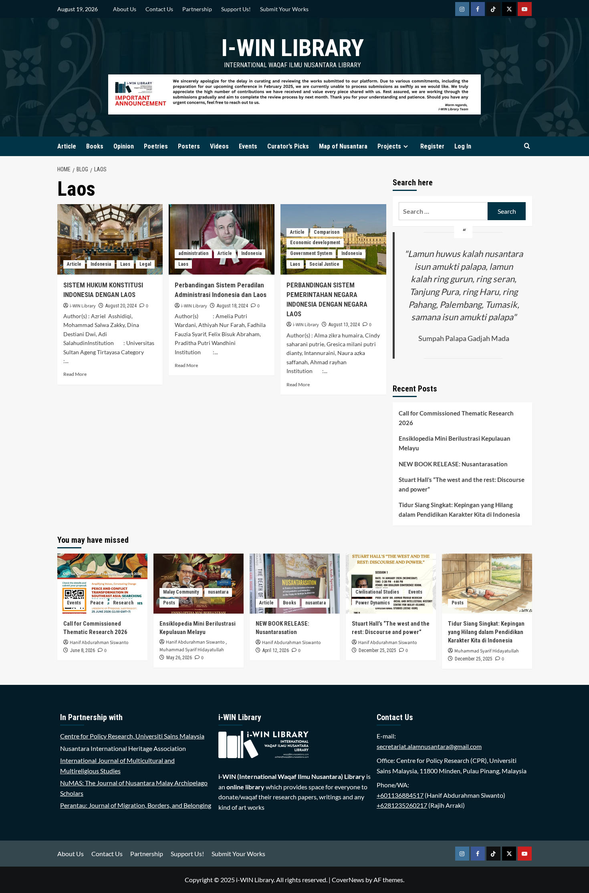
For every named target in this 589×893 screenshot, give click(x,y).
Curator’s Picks (288, 146)
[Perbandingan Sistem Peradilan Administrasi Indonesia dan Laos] (221, 239)
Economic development (315, 242)
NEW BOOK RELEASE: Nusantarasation (453, 464)
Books (94, 146)
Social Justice (324, 264)
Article (66, 146)
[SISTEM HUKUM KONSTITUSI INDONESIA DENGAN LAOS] (110, 239)
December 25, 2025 (377, 650)
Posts (169, 603)
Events (248, 146)
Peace (97, 603)
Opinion (123, 146)
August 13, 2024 (344, 324)
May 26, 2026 (179, 657)
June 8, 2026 (82, 650)
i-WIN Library (292, 48)
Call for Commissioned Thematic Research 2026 (456, 417)
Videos (219, 146)
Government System (311, 253)
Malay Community (181, 592)
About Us (124, 9)
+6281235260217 (402, 805)
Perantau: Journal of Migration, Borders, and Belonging (135, 805)
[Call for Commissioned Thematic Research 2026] (102, 584)
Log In (462, 146)
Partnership (197, 9)
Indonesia (101, 264)
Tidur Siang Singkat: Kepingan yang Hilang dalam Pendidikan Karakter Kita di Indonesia (459, 509)
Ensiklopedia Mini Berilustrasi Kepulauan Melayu (454, 443)
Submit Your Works (284, 9)
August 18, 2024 (232, 306)
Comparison (326, 232)
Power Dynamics (372, 603)
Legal (145, 264)
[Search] (527, 146)
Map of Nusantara (343, 146)
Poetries (156, 146)
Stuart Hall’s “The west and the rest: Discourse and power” (461, 484)
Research (123, 603)
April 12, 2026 (275, 650)
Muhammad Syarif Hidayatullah (191, 649)
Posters (189, 146)
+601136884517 (400, 795)
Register (432, 146)
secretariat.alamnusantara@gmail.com (429, 746)
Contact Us (159, 9)
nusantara (218, 592)
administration (193, 253)
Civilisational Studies (377, 592)
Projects (389, 146)
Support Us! (236, 9)
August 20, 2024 (121, 306)
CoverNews (348, 879)
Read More (75, 374)
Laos (125, 264)
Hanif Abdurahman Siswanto (99, 642)
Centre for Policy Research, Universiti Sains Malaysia (132, 736)
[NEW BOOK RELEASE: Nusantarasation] (295, 584)
